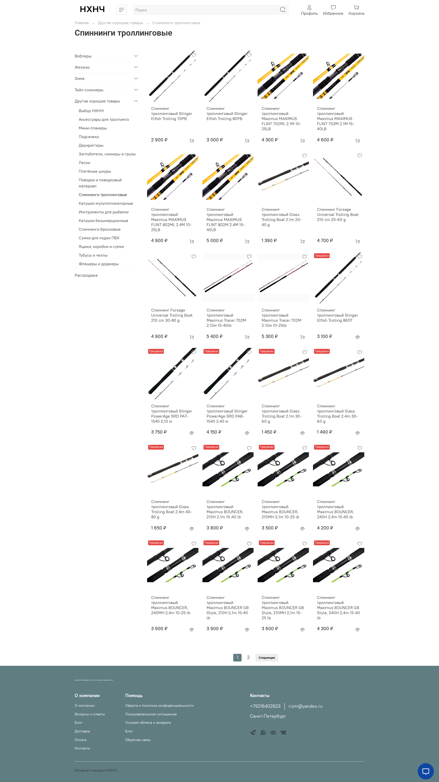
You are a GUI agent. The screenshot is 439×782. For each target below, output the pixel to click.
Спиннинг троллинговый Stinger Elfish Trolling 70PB (171, 113)
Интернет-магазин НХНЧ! (96, 770)
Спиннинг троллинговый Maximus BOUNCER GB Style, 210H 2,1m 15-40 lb (228, 607)
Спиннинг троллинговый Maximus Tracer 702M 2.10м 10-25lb (281, 317)
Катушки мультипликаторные (106, 203)
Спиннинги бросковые (100, 229)
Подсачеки (89, 136)
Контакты (82, 748)
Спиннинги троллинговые (103, 194)
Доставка (82, 731)
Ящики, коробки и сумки (101, 246)
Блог (79, 722)
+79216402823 (265, 706)
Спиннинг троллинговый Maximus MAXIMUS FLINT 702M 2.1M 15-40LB (335, 118)
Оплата (80, 739)
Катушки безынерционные (103, 220)
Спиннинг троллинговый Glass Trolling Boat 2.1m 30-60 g (282, 413)
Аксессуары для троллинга (104, 119)
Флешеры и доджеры (99, 264)
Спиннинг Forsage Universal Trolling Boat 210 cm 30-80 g (172, 315)
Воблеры (83, 55)
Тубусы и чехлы (93, 255)
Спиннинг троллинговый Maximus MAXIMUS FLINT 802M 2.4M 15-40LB (226, 219)
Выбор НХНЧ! (91, 110)
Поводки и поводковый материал (100, 183)
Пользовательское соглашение (151, 714)
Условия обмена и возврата (148, 722)
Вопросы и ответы (90, 714)
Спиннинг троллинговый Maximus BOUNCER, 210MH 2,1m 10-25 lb (280, 509)
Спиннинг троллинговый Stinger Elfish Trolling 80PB (227, 113)
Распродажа (86, 275)
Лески (84, 162)
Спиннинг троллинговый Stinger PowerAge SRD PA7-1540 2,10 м (171, 413)
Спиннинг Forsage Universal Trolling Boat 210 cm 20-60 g (337, 214)
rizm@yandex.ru (306, 706)
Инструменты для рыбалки (104, 212)
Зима (79, 78)
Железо (82, 67)
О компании (85, 705)
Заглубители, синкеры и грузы (107, 154)
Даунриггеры (91, 145)
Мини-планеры (93, 128)
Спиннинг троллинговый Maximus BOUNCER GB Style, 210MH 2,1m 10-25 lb (283, 607)
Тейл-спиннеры (89, 89)
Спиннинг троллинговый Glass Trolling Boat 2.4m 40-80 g (171, 509)
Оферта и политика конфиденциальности (159, 705)
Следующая (267, 657)
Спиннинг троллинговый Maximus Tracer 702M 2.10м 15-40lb (226, 317)
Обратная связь (138, 739)
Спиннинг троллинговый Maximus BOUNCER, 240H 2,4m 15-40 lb (335, 509)
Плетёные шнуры (95, 171)
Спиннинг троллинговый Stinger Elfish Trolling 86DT (337, 315)
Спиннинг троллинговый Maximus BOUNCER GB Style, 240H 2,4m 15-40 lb (338, 607)
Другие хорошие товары (120, 22)
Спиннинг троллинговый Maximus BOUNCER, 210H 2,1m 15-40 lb (225, 509)
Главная (82, 22)
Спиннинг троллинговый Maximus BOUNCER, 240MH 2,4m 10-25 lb (170, 605)
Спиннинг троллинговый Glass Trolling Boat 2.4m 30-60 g (337, 413)
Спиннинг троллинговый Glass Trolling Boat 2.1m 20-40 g (282, 217)
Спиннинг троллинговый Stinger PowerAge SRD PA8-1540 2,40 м (227, 413)
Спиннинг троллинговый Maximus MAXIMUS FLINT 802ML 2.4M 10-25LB (171, 219)
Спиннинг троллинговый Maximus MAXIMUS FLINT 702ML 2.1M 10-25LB (281, 118)
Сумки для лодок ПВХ (99, 238)
